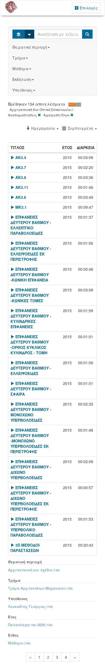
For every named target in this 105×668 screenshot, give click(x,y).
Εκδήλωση (21, 79)
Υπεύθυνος (22, 90)
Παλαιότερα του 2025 (30, 624)
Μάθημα (20, 68)
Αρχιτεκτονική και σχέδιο (34, 569)
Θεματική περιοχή (29, 47)
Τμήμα (18, 57)
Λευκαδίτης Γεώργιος (30, 606)
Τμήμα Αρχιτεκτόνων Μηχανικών (40, 588)
